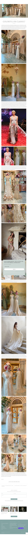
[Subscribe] (26, 523)
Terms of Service (20, 500)
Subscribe (14, 269)
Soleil (17, 354)
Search (2, 525)
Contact (2, 524)
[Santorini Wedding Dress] (13, 353)
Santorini (11, 280)
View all (14, 516)
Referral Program (3, 526)
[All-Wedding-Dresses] (13, 63)
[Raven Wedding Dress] (13, 146)
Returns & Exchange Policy (4, 528)
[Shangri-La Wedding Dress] (13, 203)
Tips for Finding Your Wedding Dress (4, 523)
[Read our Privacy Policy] (23, 272)
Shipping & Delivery (3, 527)
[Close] (24, 260)
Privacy (2, 529)
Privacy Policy (16, 500)
